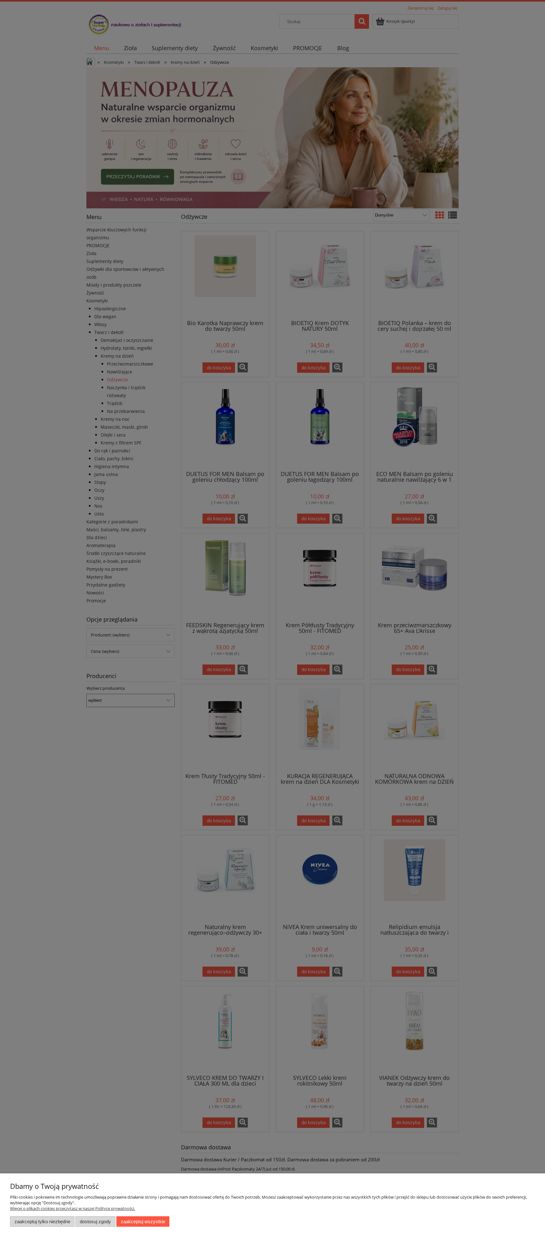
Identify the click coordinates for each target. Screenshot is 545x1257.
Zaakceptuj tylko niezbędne (42, 1221)
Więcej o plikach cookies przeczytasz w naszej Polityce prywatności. (72, 1208)
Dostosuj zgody (95, 1221)
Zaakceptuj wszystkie (143, 1221)
